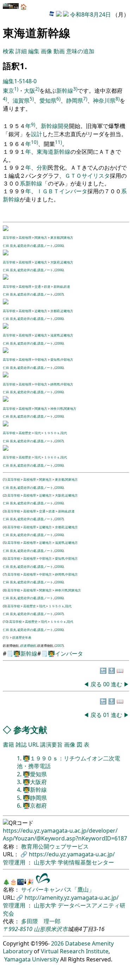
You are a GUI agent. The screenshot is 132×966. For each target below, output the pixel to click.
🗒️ (9, 653)
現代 (37, 433)
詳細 (21, 51)
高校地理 (25, 237)
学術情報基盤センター (86, 862)
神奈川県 (104, 100)
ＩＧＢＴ (48, 191)
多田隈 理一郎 (41, 921)
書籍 (8, 744)
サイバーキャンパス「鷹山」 (57, 889)
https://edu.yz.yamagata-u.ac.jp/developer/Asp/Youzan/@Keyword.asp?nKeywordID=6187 (65, 834)
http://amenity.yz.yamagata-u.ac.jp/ (72, 897)
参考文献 (30, 729)
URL (33, 744)
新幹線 (64, 91)
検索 (8, 51)
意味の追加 (80, 51)
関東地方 (40, 237)
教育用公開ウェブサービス (55, 846)
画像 (46, 51)
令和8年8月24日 (90, 14)
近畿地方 (40, 262)
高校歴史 (25, 433)
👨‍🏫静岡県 (35, 798)
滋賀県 (21, 100)
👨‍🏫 (16, 653)
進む (116, 684)
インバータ (73, 191)
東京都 (55, 237)
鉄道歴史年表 (21, 637)
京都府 (55, 311)
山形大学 (46, 862)
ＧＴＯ (73, 176)
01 (107, 715)
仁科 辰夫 (9, 245)
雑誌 (21, 744)
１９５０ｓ (52, 433)
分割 (42, 167)
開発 (63, 126)
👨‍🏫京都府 (35, 805)
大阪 (29, 91)
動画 (59, 51)
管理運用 (15, 862)
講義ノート (45, 245)
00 (107, 684)
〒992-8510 (17, 929)
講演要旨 (51, 744)
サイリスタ (96, 176)
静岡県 (74, 100)
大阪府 (55, 262)
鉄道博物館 (28, 645)
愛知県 (47, 100)
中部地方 (40, 359)
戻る (96, 684)
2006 (59, 245)
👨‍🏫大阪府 (35, 782)
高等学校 (9, 237)
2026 (57, 943)
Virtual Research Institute (74, 951)
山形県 (42, 929)
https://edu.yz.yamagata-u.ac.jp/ (72, 854)
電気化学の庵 (26, 245)
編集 (33, 51)
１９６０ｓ (52, 457)
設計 (36, 134)
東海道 (45, 152)
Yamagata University (31, 959)
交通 (37, 286)
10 (5, 621)
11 (5, 637)
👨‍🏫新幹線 (35, 790)
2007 (59, 294)
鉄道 (47, 286)
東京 (8, 91)
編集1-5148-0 (20, 81)
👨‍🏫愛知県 (35, 774)
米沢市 (59, 929)
